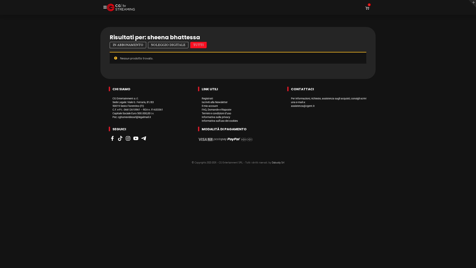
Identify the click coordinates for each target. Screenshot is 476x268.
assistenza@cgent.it (303, 105)
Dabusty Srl (278, 162)
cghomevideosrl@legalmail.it (134, 117)
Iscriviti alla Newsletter (215, 102)
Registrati (207, 98)
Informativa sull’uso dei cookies (220, 120)
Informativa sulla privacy (216, 117)
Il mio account (210, 105)
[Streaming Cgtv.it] (121, 7)
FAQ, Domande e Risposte (216, 109)
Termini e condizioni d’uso (216, 113)
